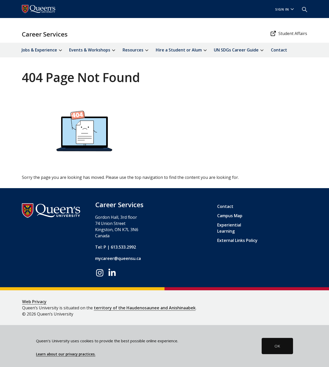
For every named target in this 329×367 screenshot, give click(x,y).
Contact (279, 50)
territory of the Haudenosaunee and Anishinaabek (145, 308)
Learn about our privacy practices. (65, 354)
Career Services (45, 34)
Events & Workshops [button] (90, 50)
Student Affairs (292, 33)
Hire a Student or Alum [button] (179, 50)
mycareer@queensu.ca (118, 258)
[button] (302, 9)
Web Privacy (34, 301)
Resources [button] (133, 50)
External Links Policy (237, 240)
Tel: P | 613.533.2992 (115, 247)
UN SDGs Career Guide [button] (237, 50)
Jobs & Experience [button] (40, 50)
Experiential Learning (229, 228)
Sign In (282, 9)
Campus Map (229, 216)
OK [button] (277, 345)
